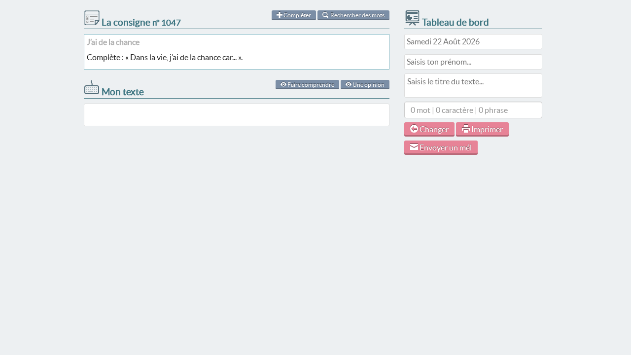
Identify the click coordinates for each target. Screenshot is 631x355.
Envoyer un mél (445, 147)
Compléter (296, 15)
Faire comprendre (310, 84)
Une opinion (368, 84)
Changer (433, 129)
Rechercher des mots (357, 15)
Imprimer (486, 129)
